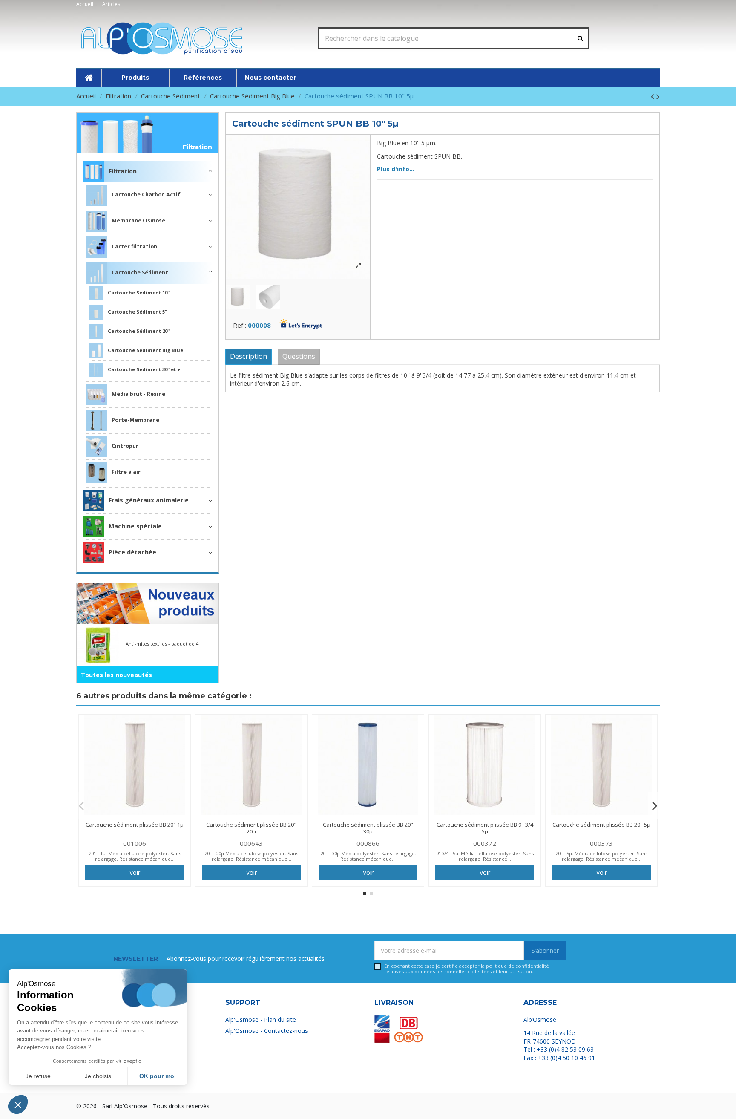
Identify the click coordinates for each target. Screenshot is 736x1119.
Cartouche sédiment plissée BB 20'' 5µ (601, 824)
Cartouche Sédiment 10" (139, 292)
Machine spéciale (135, 526)
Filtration (197, 147)
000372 (484, 843)
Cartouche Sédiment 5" (137, 312)
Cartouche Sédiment (140, 272)
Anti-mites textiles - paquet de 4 (162, 643)
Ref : (239, 325)
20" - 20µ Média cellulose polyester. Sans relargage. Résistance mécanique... (251, 856)
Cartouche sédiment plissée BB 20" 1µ (135, 824)
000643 (251, 843)
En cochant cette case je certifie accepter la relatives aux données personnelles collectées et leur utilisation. (466, 969)
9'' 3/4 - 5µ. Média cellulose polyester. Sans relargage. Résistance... (485, 856)
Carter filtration (134, 246)
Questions (298, 356)
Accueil (85, 4)
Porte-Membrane (135, 420)
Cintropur (125, 446)
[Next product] (658, 96)
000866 (368, 843)
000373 (601, 843)
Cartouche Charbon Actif (146, 194)
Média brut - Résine (138, 394)
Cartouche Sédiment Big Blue (145, 350)
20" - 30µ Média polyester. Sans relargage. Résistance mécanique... (368, 856)
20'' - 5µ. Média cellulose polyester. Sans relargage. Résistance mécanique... (601, 856)
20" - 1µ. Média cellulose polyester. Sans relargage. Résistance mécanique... (135, 856)
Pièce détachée (132, 552)
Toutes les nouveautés (116, 675)
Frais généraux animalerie (149, 500)
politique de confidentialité (517, 966)
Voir (134, 872)
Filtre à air (126, 472)
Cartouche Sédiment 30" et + (144, 369)
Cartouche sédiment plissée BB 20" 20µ (251, 828)
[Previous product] (653, 96)
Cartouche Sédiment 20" (139, 331)
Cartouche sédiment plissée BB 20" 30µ (368, 828)
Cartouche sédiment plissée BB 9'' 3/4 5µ (485, 828)
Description (248, 356)
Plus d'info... (395, 169)
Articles (111, 4)
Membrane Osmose (138, 220)
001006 (134, 843)
